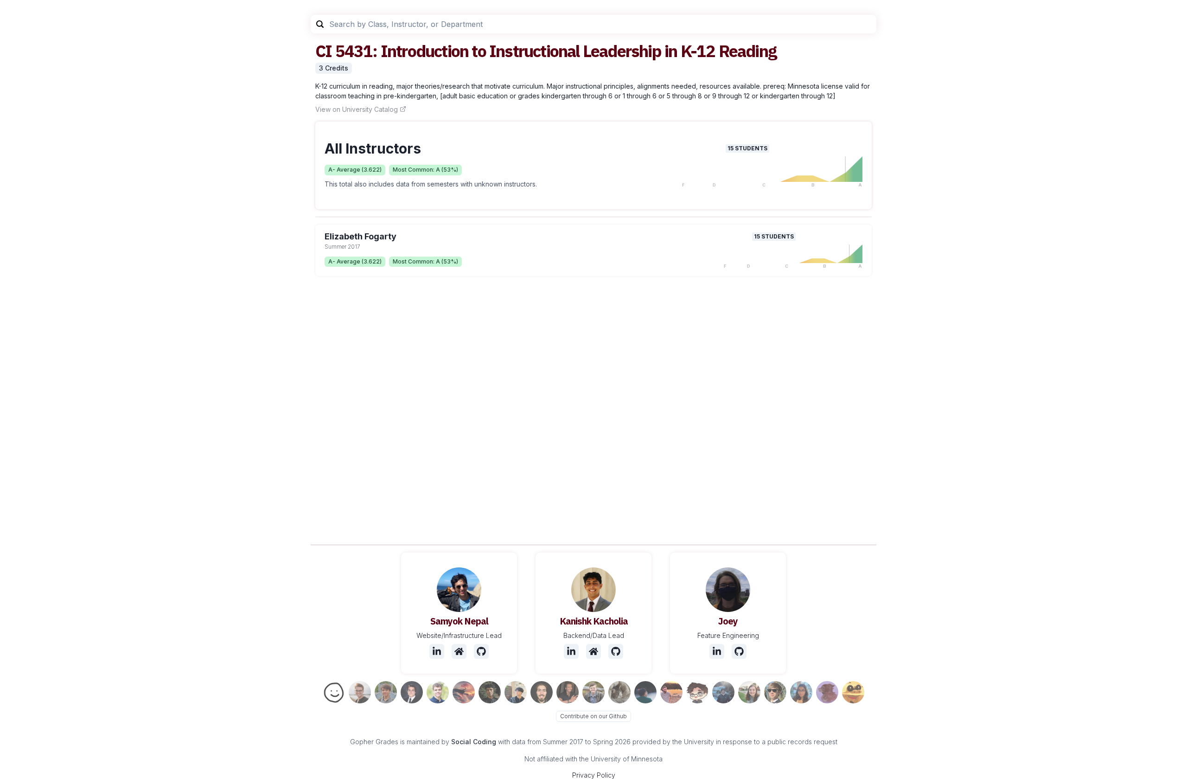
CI (323, 51)
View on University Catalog (356, 109)
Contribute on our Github (593, 716)
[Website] (459, 651)
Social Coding (473, 742)
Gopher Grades (374, 742)
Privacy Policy (593, 775)
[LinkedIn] (436, 651)
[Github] (481, 651)
